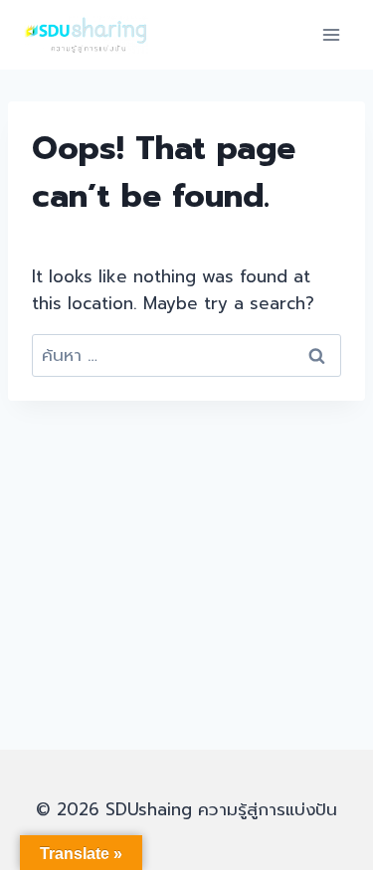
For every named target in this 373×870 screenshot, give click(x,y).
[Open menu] (330, 34)
